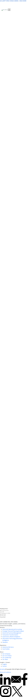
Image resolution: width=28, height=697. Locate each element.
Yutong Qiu (24, 600)
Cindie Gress (24, 409)
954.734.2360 (3, 616)
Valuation (2, 138)
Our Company (6, 654)
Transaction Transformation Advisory (10, 88)
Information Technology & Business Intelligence (13, 120)
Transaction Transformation (10, 635)
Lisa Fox (23, 356)
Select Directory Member (22, 338)
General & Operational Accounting (9, 33)
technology (24, 266)
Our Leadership (6, 657)
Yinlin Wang (24, 594)
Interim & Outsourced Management (10, 70)
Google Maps (3, 617)
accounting (9, 266)
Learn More (3, 50)
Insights (4, 664)
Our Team (5, 659)
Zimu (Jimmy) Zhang (23, 603)
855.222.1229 (3, 614)
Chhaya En (24, 352)
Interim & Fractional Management (11, 633)
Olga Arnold (24, 544)
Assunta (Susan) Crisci (23, 391)
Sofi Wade (23, 361)
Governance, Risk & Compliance (9, 107)
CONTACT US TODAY (5, 477)
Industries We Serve (8, 647)
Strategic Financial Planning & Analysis (11, 51)
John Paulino (24, 470)
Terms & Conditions (5, 672)
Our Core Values (7, 656)
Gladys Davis (24, 450)
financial (15, 266)
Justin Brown (24, 479)
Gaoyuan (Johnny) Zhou (23, 442)
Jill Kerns (23, 354)
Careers (4, 666)
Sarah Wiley (24, 581)
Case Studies (6, 649)
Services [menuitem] (22, 5)
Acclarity (2, 669)
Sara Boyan (24, 568)
